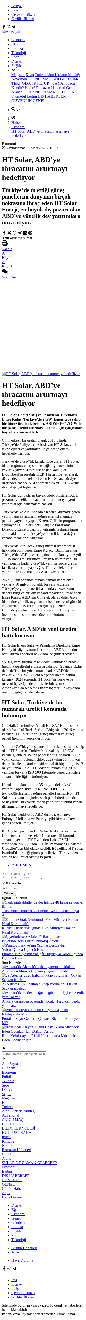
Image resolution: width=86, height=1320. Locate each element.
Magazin (18, 75)
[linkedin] (25, 234)
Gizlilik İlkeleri (22, 19)
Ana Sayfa (10, 1064)
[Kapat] (4, 1049)
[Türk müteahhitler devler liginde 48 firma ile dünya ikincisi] (43, 906)
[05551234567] (9, 27)
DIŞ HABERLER (52, 96)
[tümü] (13, 70)
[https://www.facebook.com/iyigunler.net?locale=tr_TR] (4, 27)
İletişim (16, 10)
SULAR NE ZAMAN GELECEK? (48, 92)
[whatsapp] (14, 234)
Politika (17, 48)
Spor (15, 57)
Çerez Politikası (23, 14)
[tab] (47, 865)
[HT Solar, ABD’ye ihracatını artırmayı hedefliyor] (41, 374)
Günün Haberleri (14, 1189)
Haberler (18, 123)
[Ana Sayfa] (13, 118)
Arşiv (6, 1193)
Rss (14, 1280)
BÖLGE (58, 79)
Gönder (9, 893)
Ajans (15, 92)
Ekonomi (18, 44)
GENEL (39, 101)
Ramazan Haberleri (50, 88)
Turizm (40, 75)
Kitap (30, 75)
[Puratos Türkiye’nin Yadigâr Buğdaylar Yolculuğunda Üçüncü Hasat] (43, 950)
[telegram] (20, 234)
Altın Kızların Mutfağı (63, 75)
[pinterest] (30, 234)
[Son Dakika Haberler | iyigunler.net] (11, 32)
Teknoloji (18, 53)
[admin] (13, 27)
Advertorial (20, 79)
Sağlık (16, 66)
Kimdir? (17, 88)
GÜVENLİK (21, 101)
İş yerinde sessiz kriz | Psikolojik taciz (30, 941)
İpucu (70, 83)
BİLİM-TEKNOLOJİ (18, 1128)
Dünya (16, 61)
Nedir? (30, 88)
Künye (16, 6)
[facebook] (4, 234)
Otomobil (18, 96)
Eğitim (32, 96)
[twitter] (9, 234)
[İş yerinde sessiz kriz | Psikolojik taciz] (32, 937)
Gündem (18, 40)
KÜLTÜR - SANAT (49, 83)
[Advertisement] (43, 326)
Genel (70, 88)
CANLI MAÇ (40, 79)
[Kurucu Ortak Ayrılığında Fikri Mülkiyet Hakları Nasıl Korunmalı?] (43, 924)
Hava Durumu (13, 1197)
